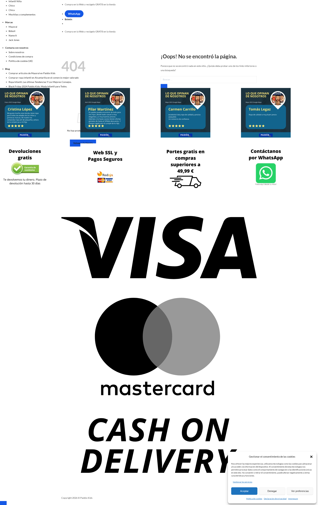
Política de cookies (254, 498)
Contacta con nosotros (16, 47)
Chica (12, 10)
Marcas (9, 22)
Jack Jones (14, 40)
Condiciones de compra (21, 56)
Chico (12, 5)
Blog (7, 68)
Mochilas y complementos (22, 14)
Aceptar (244, 491)
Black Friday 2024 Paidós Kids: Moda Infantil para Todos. (38, 86)
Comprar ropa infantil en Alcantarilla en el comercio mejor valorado (44, 77)
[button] (311, 456)
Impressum (293, 498)
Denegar (272, 491)
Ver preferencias (300, 491)
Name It (13, 35)
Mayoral (13, 26)
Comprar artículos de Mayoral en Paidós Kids (32, 73)
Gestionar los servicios (242, 482)
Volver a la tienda (83, 143)
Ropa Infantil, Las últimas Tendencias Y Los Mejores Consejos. (40, 82)
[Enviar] (164, 86)
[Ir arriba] (3, 503)
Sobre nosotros (16, 52)
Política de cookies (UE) (21, 61)
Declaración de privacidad (275, 498)
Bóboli (12, 31)
